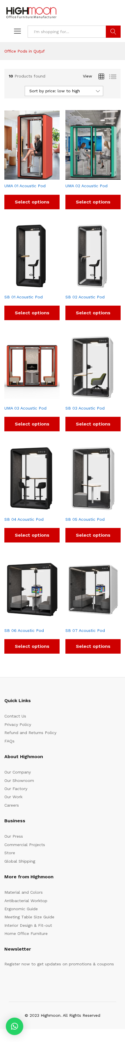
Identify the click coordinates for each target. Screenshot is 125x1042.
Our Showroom (19, 780)
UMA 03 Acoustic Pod (25, 408)
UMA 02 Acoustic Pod (86, 185)
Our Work (13, 796)
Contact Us (15, 716)
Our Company (17, 772)
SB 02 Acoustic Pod (85, 297)
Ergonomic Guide (21, 908)
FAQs (9, 741)
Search (113, 32)
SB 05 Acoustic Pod (85, 519)
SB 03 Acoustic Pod (85, 408)
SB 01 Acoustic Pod (23, 297)
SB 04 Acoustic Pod (24, 519)
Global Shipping (19, 861)
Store (9, 852)
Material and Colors (23, 892)
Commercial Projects (24, 844)
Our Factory (15, 788)
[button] (14, 1026)
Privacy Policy (17, 724)
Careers (11, 805)
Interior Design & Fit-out (28, 925)
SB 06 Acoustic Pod (24, 630)
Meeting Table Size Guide (29, 917)
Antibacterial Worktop (25, 900)
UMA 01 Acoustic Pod (25, 185)
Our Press (13, 836)
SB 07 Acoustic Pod (85, 630)
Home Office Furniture (26, 933)
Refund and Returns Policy (30, 732)
